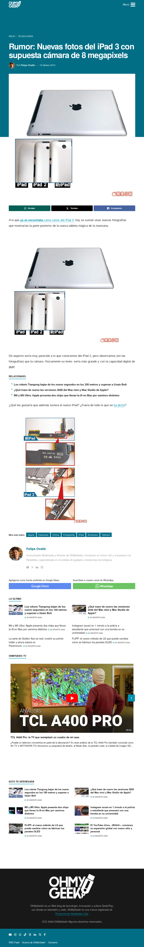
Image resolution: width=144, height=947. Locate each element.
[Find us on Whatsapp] (20, 934)
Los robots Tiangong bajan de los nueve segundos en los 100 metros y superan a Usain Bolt (70, 384)
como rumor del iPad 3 (47, 220)
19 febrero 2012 (47, 65)
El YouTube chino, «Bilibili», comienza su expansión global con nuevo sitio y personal (111, 828)
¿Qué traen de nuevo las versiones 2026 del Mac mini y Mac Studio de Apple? (61, 389)
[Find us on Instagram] (15, 934)
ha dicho (119, 405)
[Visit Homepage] (15, 4)
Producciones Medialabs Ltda (71, 913)
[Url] (27, 567)
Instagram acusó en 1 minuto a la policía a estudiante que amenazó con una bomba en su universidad (98, 629)
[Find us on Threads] (30, 934)
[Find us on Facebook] (44, 934)
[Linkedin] (37, 567)
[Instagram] (42, 567)
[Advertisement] (73, 22)
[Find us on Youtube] (10, 934)
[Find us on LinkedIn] (35, 934)
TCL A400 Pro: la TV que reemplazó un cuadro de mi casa (45, 737)
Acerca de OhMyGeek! (33, 942)
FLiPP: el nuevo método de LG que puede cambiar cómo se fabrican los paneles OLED (100, 640)
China (56, 534)
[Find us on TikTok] (25, 934)
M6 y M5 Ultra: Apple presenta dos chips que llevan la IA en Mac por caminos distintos (66, 395)
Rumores (93, 534)
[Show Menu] (133, 4)
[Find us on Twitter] (40, 934)
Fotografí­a (69, 534)
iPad (81, 534)
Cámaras (43, 534)
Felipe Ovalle (28, 65)
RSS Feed (14, 942)
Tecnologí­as (25, 36)
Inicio (12, 36)
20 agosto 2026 (33, 646)
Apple (31, 534)
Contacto (52, 942)
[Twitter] (32, 567)
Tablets (106, 534)
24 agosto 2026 (95, 633)
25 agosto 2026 (34, 617)
